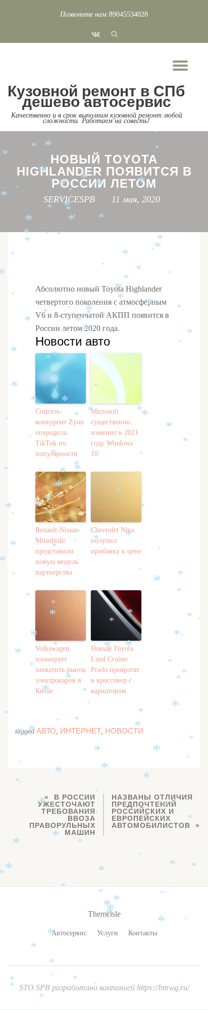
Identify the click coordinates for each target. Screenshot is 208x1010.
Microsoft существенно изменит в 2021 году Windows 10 (114, 433)
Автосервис (69, 933)
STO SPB (35, 987)
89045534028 (128, 14)
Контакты (142, 933)
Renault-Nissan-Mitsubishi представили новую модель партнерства (58, 551)
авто (46, 730)
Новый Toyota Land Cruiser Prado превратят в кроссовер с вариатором (115, 670)
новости (124, 730)
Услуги (107, 933)
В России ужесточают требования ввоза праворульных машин (62, 815)
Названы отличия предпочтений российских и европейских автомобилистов (152, 811)
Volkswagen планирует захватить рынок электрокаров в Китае (60, 670)
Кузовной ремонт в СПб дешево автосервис (96, 96)
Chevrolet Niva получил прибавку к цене (116, 540)
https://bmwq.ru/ (163, 987)
